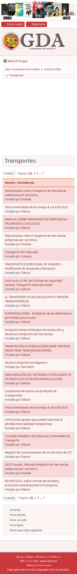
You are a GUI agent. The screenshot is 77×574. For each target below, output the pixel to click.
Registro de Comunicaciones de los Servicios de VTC (38, 452)
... (40, 173)
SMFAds (30, 565)
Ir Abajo (9, 173)
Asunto (10, 183)
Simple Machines (48, 561)
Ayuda (19, 556)
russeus (26, 256)
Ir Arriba (9, 498)
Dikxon (25, 211)
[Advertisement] (38, 118)
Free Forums (44, 565)
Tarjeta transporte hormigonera (26, 362)
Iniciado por (26, 183)
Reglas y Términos (36, 556)
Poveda (26, 199)
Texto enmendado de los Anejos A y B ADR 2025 (36, 207)
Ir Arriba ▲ (55, 556)
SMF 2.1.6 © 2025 (29, 561)
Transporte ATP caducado (21, 252)
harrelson (27, 367)
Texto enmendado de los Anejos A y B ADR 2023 (36, 407)
